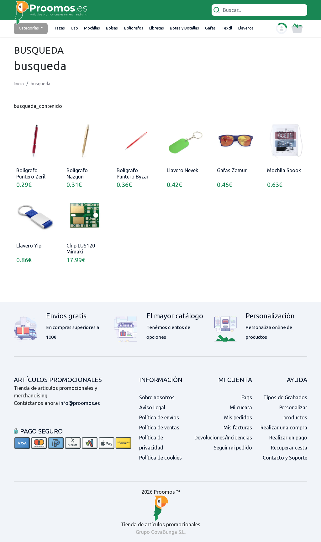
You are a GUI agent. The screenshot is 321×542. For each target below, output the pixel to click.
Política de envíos (159, 417)
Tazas (59, 28)
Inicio (19, 83)
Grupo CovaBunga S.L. (161, 532)
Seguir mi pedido (233, 447)
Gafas (210, 28)
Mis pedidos (238, 417)
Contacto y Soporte (285, 457)
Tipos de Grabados (285, 397)
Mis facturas (238, 427)
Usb (74, 28)
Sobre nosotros (157, 397)
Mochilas (92, 28)
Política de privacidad (151, 442)
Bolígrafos (133, 28)
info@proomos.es (79, 403)
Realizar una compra (283, 427)
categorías (29, 28)
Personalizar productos (293, 412)
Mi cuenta (241, 407)
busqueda (40, 83)
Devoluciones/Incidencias (223, 437)
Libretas (156, 28)
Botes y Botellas (184, 28)
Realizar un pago (288, 437)
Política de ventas (159, 427)
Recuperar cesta (289, 447)
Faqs (246, 397)
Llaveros (246, 28)
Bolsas (112, 28)
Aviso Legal (152, 407)
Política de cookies (160, 457)
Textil (227, 28)
